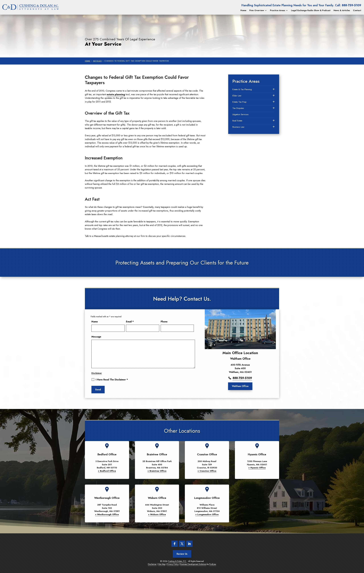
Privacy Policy (173, 564)
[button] (360, 569)
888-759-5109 (351, 5)
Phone (164, 321)
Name (94, 321)
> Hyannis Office (257, 467)
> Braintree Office (157, 471)
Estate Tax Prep (239, 101)
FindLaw (212, 564)
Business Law (238, 127)
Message (96, 336)
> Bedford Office (107, 471)
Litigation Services (240, 114)
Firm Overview (256, 10)
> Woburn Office (157, 514)
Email (130, 321)
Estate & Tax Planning (242, 89)
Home (243, 10)
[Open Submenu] (274, 89)
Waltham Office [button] (240, 386)
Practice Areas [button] (277, 10)
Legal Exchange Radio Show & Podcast (310, 10)
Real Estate (237, 120)
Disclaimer (96, 373)
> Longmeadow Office (207, 514)
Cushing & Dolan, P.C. (177, 561)
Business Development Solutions (193, 564)
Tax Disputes (238, 108)
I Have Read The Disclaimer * (112, 379)
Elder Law (236, 95)
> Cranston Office (207, 471)
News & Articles (342, 10)
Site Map (161, 564)
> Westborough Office (107, 514)
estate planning (116, 94)
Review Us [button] (182, 554)
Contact (357, 10)
